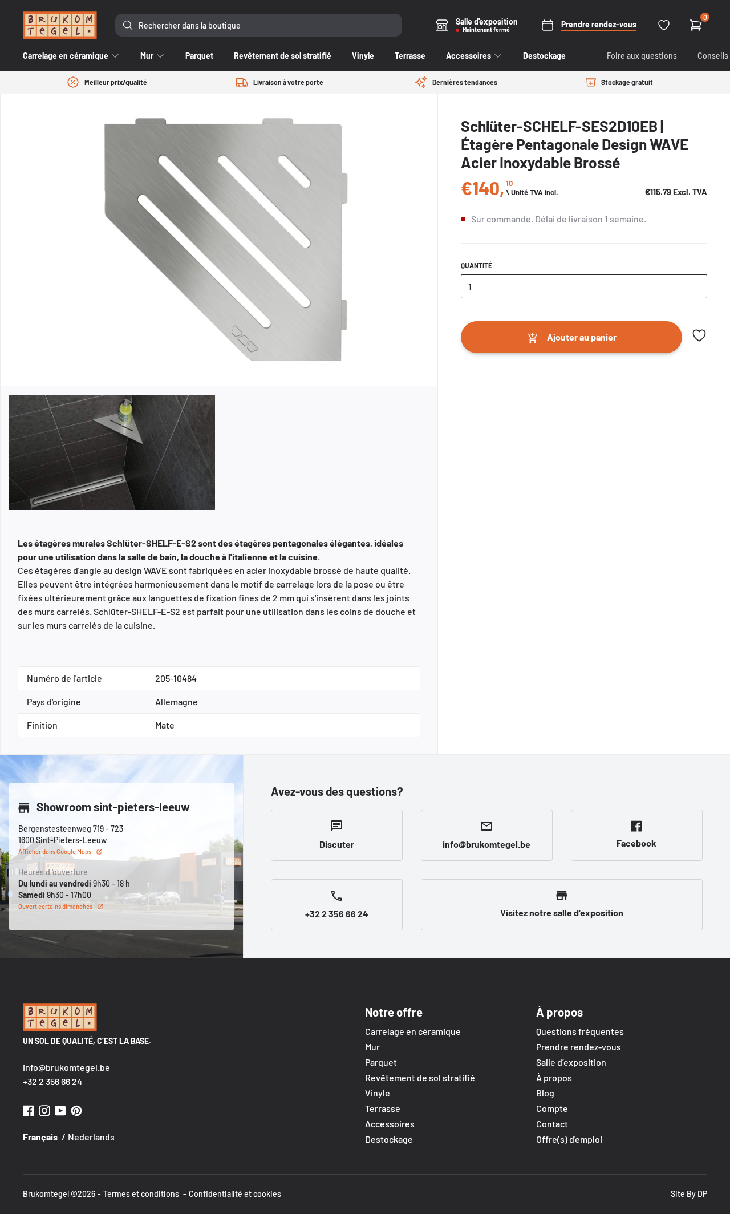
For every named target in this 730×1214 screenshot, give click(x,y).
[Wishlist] (663, 25)
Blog (545, 1092)
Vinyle (377, 1092)
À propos (554, 1077)
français (40, 1136)
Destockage (389, 1139)
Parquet (381, 1062)
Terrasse (382, 1108)
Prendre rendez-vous (578, 1046)
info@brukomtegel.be (66, 1067)
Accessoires (390, 1123)
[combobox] (258, 25)
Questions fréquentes (580, 1031)
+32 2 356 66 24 (52, 1081)
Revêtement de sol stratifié (420, 1077)
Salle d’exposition (571, 1062)
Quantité (476, 265)
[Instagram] (44, 1109)
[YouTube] (60, 1109)
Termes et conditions (141, 1194)
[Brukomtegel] (60, 25)
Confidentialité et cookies (235, 1194)
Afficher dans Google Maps (54, 851)
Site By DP (689, 1194)
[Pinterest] (76, 1109)
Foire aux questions (642, 55)
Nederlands (91, 1136)
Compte (552, 1108)
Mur (372, 1046)
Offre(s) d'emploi (569, 1139)
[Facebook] (28, 1109)
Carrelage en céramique (413, 1031)
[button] (699, 335)
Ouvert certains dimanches (55, 906)
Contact (552, 1123)
